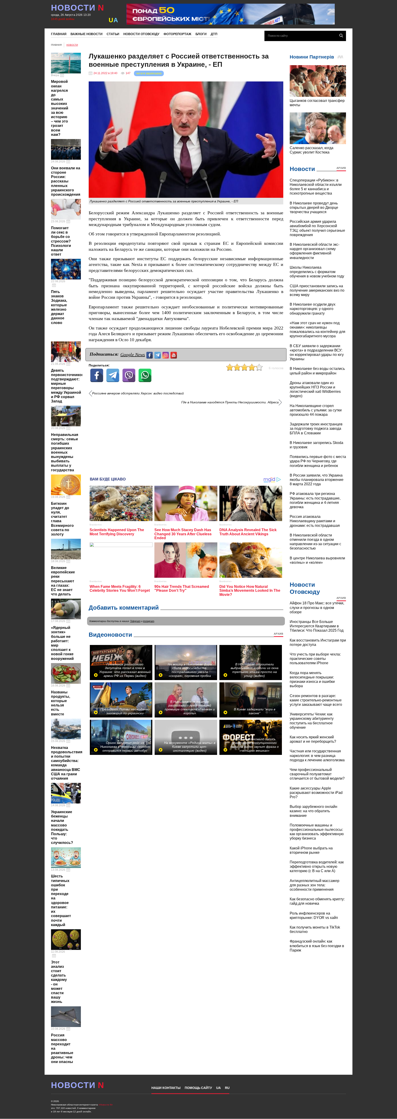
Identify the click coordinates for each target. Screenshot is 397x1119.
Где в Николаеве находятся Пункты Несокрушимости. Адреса (230, 402)
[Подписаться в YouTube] (174, 355)
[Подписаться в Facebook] (150, 355)
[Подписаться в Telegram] (158, 355)
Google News (132, 354)
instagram (148, 621)
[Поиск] (341, 35)
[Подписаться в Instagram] (166, 355)
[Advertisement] (186, 439)
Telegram (135, 621)
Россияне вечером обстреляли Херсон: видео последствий (138, 393)
